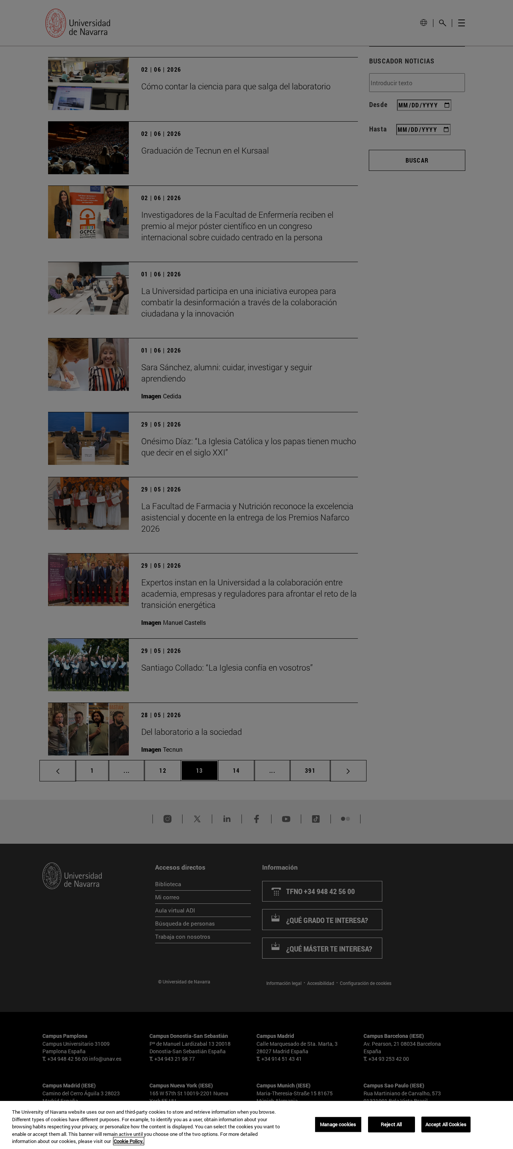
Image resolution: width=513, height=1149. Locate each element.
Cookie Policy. (128, 1141)
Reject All (391, 1124)
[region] (256, 1125)
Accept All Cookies (445, 1124)
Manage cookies (338, 1124)
